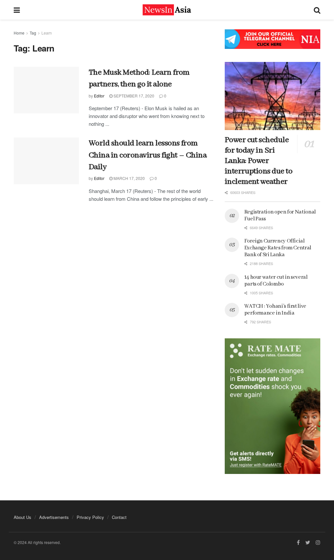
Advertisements (54, 517)
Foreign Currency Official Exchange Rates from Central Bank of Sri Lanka (277, 248)
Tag (33, 33)
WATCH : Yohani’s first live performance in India (275, 310)
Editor (99, 95)
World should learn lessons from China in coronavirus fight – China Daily (147, 155)
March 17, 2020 (129, 178)
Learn (46, 33)
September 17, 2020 (133, 95)
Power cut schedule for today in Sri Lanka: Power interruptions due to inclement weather (259, 161)
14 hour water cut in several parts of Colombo (276, 280)
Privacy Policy (90, 517)
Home (19, 33)
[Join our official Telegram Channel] (272, 39)
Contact (119, 517)
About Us (22, 517)
